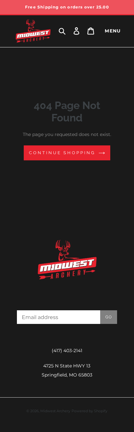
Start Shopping (67, 208)
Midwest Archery (55, 411)
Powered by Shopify (89, 411)
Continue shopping (62, 152)
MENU (113, 31)
